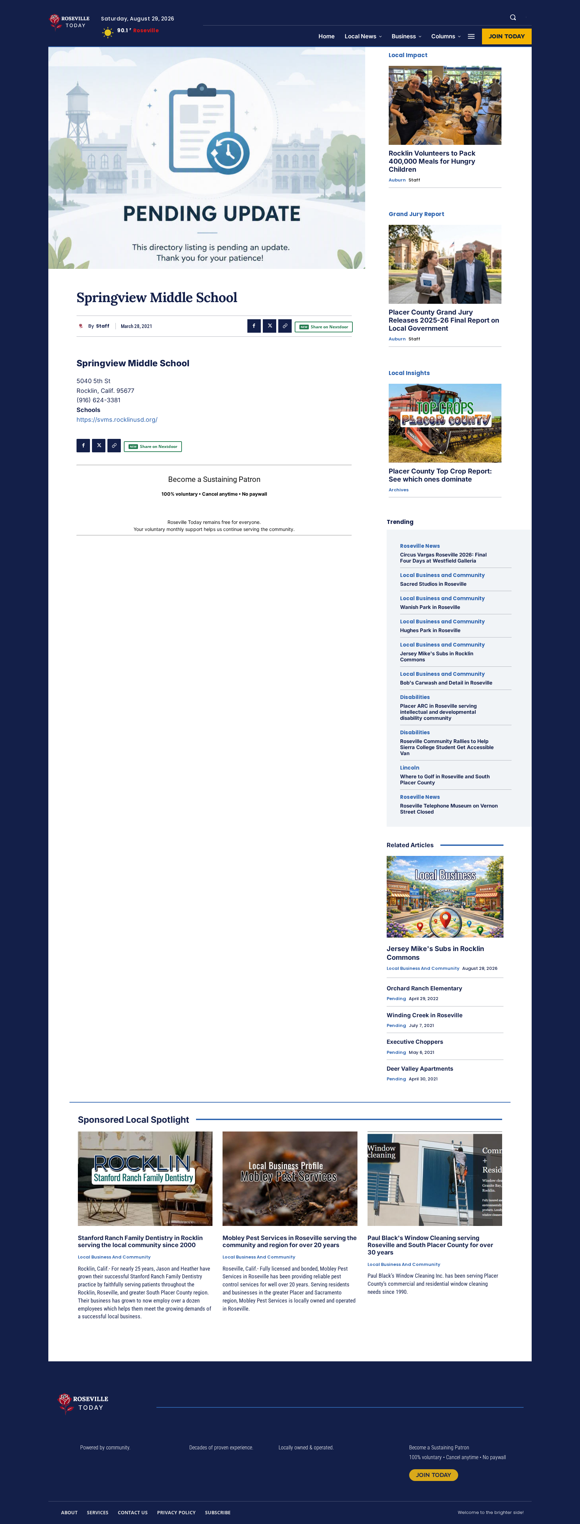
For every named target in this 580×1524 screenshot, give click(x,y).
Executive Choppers (415, 1041)
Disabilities (415, 697)
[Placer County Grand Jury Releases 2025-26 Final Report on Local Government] (445, 264)
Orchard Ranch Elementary (424, 988)
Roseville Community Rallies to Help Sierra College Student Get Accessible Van (447, 747)
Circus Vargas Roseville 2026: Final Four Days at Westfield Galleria (443, 557)
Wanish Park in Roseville (430, 607)
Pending (396, 998)
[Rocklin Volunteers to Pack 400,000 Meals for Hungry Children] (445, 105)
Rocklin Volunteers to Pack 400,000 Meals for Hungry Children (432, 161)
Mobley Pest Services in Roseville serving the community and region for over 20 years (290, 1241)
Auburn (397, 180)
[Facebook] (254, 326)
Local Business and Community (442, 575)
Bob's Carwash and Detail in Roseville (446, 682)
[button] (513, 17)
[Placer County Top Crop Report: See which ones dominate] (445, 423)
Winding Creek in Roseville (425, 1015)
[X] (269, 326)
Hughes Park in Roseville (430, 630)
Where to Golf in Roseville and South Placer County (445, 779)
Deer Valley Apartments (420, 1068)
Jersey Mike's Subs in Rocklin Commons (436, 656)
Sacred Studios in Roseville (433, 584)
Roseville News (420, 545)
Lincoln (409, 767)
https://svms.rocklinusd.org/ (117, 419)
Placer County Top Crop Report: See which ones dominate (440, 475)
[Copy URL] (285, 326)
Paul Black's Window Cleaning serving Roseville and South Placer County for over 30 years (430, 1245)
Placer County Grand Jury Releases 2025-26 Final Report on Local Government (444, 320)
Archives (398, 490)
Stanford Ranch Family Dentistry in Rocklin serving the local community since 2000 (140, 1241)
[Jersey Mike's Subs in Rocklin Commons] (445, 897)
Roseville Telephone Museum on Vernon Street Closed (449, 808)
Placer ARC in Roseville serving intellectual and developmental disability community (438, 712)
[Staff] (82, 326)
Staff (102, 326)
